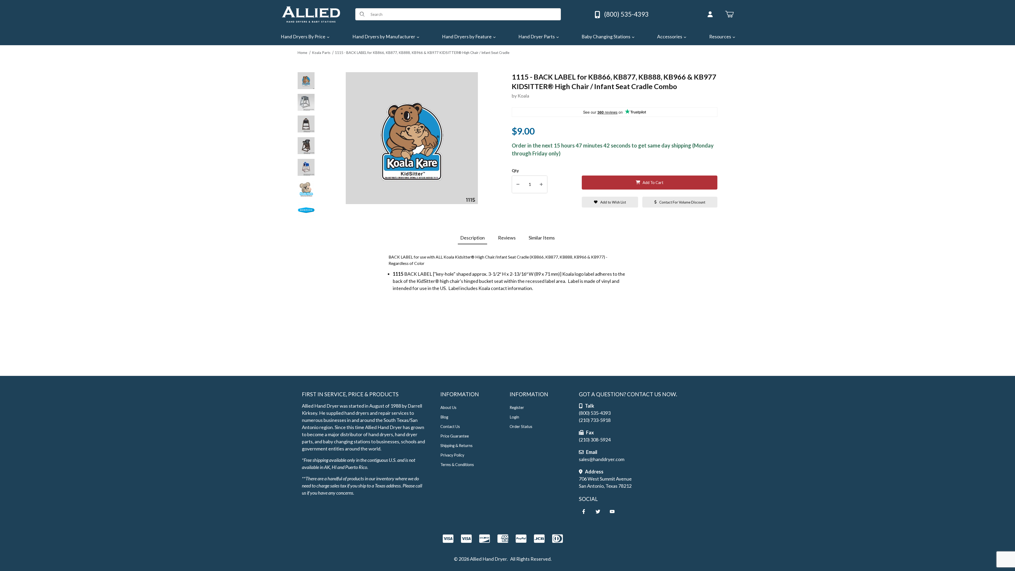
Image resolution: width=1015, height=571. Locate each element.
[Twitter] (598, 511)
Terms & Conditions (457, 464)
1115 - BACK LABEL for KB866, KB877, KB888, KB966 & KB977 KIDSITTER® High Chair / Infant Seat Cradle (422, 52)
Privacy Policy (452, 455)
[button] (306, 80)
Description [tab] (472, 238)
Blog (444, 417)
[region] (306, 145)
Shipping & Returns (456, 445)
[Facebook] (583, 511)
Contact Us (450, 426)
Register (517, 407)
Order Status (521, 426)
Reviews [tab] (507, 238)
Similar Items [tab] (542, 238)
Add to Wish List (613, 202)
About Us (448, 407)
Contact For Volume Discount (682, 202)
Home (302, 52)
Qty (515, 170)
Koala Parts (321, 52)
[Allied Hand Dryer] (311, 14)
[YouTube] (612, 511)
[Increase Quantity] (541, 184)
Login (514, 417)
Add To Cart (653, 182)
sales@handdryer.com (601, 459)
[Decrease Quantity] (518, 184)
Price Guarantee (454, 436)
